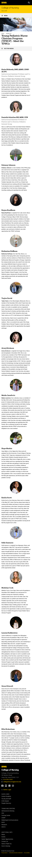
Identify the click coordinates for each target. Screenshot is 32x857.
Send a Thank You (6, 843)
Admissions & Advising (7, 811)
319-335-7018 (7, 779)
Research (4, 824)
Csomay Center (5, 815)
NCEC (3, 822)
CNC (2, 813)
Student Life (8, 33)
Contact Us (4, 841)
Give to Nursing (5, 846)
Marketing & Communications (9, 820)
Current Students (6, 796)
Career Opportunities (7, 839)
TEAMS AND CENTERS (8, 808)
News (3, 834)
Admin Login (7, 789)
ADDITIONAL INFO (6, 832)
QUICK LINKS (5, 794)
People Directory (6, 803)
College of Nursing (10, 8)
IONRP (3, 818)
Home (2, 33)
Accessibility (27, 852)
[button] (29, 2)
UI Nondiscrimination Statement (16, 852)
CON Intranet (5, 801)
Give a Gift (4, 11)
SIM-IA (3, 827)
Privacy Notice (4, 852)
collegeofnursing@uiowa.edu (12, 782)
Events (3, 837)
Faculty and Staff (6, 798)
